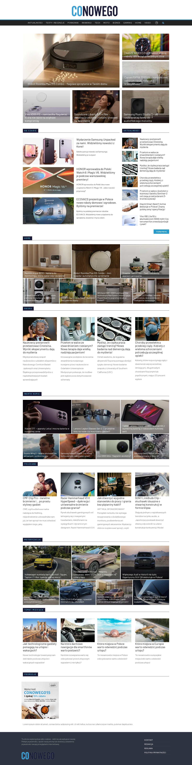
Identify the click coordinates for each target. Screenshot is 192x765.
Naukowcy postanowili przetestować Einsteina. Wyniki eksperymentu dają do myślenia (153, 143)
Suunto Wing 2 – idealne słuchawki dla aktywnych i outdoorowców (40, 454)
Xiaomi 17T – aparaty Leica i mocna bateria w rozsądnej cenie (47, 430)
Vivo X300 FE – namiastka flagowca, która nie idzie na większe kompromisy (46, 117)
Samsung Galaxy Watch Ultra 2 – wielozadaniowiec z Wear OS (147, 454)
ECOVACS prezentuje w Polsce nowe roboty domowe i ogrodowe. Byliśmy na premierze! (96, 202)
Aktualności (35, 23)
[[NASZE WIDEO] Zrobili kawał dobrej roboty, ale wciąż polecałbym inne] (145, 35)
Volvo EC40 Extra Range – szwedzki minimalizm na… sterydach (76, 600)
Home (138, 23)
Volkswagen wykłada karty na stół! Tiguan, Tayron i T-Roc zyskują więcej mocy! (46, 576)
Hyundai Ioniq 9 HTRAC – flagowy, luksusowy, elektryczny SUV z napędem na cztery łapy (95, 574)
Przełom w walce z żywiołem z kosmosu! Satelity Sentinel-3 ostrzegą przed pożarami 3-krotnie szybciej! (154, 195)
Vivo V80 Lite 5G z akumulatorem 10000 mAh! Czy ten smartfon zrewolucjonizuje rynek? (154, 220)
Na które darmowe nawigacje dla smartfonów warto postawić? (76, 647)
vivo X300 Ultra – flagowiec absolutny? (114, 456)
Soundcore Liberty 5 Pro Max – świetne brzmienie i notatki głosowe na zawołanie (96, 117)
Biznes (116, 23)
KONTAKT (148, 740)
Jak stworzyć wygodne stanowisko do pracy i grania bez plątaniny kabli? (114, 501)
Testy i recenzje (55, 23)
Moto (106, 23)
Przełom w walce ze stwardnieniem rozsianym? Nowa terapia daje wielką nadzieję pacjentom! (152, 156)
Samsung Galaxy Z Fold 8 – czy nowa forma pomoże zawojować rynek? (76, 454)
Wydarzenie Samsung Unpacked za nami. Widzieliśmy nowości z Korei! (95, 143)
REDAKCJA (148, 744)
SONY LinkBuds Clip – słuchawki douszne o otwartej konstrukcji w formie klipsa (148, 503)
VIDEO (148, 23)
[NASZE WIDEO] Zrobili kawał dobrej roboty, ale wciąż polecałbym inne (145, 54)
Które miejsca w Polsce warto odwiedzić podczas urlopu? (112, 647)
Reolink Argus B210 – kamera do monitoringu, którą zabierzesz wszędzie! (45, 274)
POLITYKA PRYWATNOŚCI (155, 752)
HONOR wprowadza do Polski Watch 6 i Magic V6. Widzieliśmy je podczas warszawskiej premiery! (95, 174)
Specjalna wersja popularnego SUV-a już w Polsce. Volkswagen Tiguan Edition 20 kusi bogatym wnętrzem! (113, 599)
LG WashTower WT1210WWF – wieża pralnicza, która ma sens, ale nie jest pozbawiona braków (40, 298)
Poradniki (73, 23)
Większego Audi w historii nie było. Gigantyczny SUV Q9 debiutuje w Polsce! (142, 576)
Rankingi (87, 23)
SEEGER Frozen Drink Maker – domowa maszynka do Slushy (78, 299)
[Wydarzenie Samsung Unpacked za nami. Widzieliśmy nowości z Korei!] (49, 139)
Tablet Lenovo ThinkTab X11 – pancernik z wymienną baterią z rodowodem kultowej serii (143, 428)
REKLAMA (148, 748)
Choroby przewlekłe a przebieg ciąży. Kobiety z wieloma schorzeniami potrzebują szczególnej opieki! (154, 181)
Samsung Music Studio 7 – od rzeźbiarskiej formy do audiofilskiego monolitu (141, 117)
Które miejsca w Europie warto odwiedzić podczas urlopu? (150, 647)
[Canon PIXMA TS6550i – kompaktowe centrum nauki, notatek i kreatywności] (145, 63)
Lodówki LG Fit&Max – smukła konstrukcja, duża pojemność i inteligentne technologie (147, 298)
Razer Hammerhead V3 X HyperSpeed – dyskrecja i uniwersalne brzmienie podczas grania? (75, 503)
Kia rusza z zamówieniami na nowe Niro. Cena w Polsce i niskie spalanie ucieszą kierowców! (40, 599)
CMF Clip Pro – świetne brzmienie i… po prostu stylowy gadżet (36, 501)
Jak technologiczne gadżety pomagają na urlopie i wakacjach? (40, 647)
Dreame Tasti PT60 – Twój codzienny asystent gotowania (140, 274)
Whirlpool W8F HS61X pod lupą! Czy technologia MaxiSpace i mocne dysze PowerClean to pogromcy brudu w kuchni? (113, 297)
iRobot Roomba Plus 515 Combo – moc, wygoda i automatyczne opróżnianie (93, 274)
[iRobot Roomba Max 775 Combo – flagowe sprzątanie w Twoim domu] (71, 35)
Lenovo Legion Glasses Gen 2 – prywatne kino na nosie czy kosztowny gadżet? (94, 430)
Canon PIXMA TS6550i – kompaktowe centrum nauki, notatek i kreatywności (146, 80)
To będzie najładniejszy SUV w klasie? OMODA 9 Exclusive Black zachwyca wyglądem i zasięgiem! (150, 599)
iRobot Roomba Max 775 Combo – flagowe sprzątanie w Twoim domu (67, 83)
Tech (97, 23)
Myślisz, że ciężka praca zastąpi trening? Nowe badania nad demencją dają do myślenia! (154, 168)
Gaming (127, 23)
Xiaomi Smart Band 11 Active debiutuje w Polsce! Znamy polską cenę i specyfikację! (153, 206)
